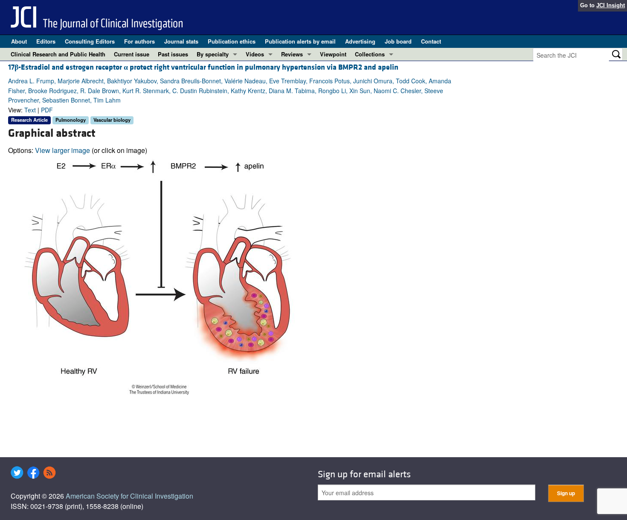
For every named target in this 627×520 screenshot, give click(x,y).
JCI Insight (610, 5)
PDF (47, 110)
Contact (431, 41)
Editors (45, 41)
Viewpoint (333, 54)
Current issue (131, 54)
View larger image (62, 150)
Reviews (292, 54)
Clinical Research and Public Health (58, 54)
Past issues (173, 54)
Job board (398, 41)
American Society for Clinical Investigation (129, 496)
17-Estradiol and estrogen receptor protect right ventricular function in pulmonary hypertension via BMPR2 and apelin (203, 67)
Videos (255, 54)
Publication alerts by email (300, 41)
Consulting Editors (90, 41)
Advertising (360, 41)
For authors (139, 41)
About (19, 41)
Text (30, 110)
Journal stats (181, 41)
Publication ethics (231, 41)
